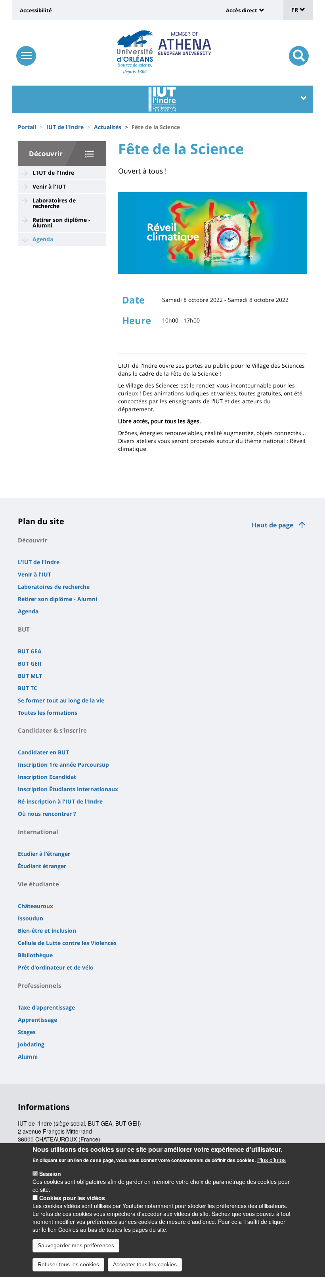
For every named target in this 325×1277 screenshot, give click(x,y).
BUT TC (27, 688)
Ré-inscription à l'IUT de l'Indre (60, 801)
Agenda (42, 239)
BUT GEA (30, 651)
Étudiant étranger (42, 866)
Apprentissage (37, 1019)
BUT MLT (30, 676)
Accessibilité (36, 10)
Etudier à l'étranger (44, 853)
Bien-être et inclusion (47, 930)
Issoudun (30, 918)
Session (50, 1174)
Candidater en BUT (43, 752)
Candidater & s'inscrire (52, 730)
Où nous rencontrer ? (47, 813)
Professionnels (39, 985)
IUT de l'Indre (65, 127)
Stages (27, 1032)
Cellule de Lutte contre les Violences (67, 943)
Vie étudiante (38, 884)
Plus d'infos (271, 1160)
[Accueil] (135, 46)
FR (295, 9)
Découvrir (46, 153)
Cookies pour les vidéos (72, 1198)
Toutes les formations (47, 712)
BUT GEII (30, 663)
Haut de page (272, 525)
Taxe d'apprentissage (46, 1007)
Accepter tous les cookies (145, 1264)
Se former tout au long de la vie (61, 700)
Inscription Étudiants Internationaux (68, 789)
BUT (24, 629)
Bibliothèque (35, 955)
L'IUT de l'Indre (53, 172)
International (38, 832)
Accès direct (241, 10)
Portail (27, 127)
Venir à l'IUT (49, 186)
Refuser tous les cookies (68, 1264)
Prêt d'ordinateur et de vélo (56, 967)
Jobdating (31, 1044)
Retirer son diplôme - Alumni (61, 222)
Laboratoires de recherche (54, 203)
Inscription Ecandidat (47, 777)
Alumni (28, 1056)
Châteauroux (35, 906)
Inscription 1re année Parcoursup (63, 764)
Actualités (107, 127)
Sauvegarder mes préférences (76, 1245)
